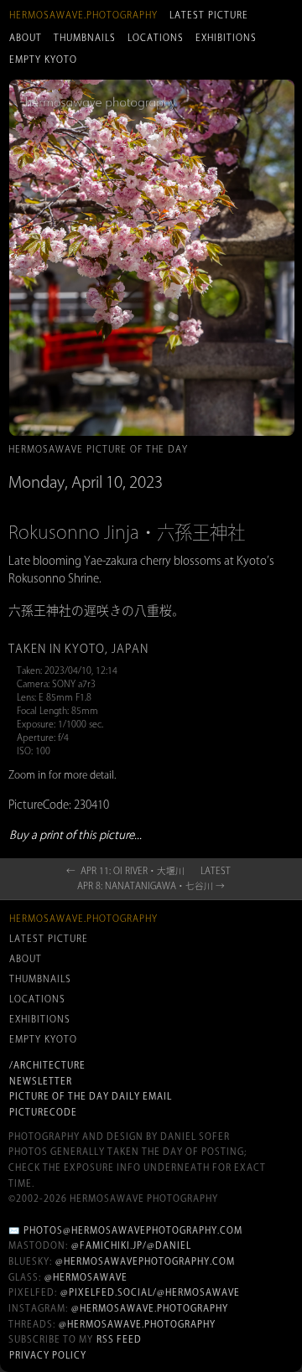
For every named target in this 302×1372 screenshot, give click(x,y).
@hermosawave (86, 1277)
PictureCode (43, 1112)
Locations (156, 38)
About (25, 38)
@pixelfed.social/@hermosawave (150, 1292)
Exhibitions (226, 38)
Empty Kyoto (43, 59)
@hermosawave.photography (149, 1308)
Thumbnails (85, 38)
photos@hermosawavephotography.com (132, 1230)
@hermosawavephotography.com (145, 1261)
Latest (215, 871)
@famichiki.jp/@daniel (131, 1245)
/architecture (47, 1065)
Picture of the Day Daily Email (90, 1096)
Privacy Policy (47, 1355)
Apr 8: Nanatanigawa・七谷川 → (151, 886)
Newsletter (40, 1081)
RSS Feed (119, 1339)
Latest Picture (208, 15)
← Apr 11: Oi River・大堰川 (125, 871)
